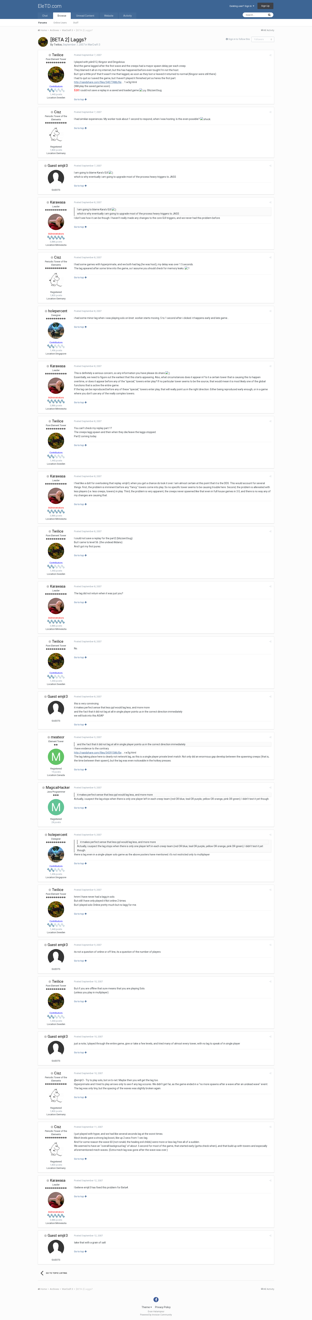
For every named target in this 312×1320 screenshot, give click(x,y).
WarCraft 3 (94, 44)
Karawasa (57, 202)
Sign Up (265, 6)
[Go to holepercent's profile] (56, 331)
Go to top (79, 99)
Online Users (60, 22)
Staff (75, 22)
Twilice (58, 44)
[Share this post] (270, 55)
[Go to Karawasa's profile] (56, 222)
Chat (45, 15)
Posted (87, 55)
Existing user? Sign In (241, 6)
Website (108, 15)
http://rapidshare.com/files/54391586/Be (98, 752)
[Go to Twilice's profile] (43, 42)
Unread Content (85, 15)
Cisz (57, 112)
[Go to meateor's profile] (56, 757)
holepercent (57, 311)
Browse (62, 15)
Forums (42, 22)
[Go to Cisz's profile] (56, 135)
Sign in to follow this (239, 39)
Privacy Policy (163, 1307)
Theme (146, 1307)
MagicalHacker (58, 787)
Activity (127, 15)
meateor (57, 737)
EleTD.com (50, 6)
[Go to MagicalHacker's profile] (56, 807)
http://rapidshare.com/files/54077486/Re (98, 82)
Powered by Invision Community (156, 1314)
